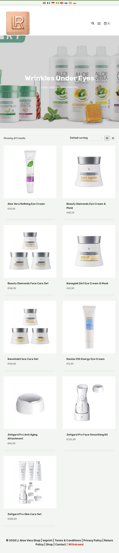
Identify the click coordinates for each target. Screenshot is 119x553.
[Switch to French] (48, 3)
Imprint (47, 540)
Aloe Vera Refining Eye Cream (26, 203)
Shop (49, 544)
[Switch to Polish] (74, 3)
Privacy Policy (92, 540)
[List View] (113, 138)
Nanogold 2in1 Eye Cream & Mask (87, 283)
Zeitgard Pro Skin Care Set (25, 514)
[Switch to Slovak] (66, 3)
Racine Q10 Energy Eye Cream (85, 359)
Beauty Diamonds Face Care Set (28, 283)
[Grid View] (107, 138)
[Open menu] (99, 23)
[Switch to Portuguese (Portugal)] (61, 3)
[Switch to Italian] (57, 3)
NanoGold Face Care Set (23, 359)
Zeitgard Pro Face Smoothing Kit (87, 434)
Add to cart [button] (15, 218)
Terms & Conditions (68, 540)
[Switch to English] (44, 3)
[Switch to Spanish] (70, 3)
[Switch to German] (53, 3)
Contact (60, 544)
